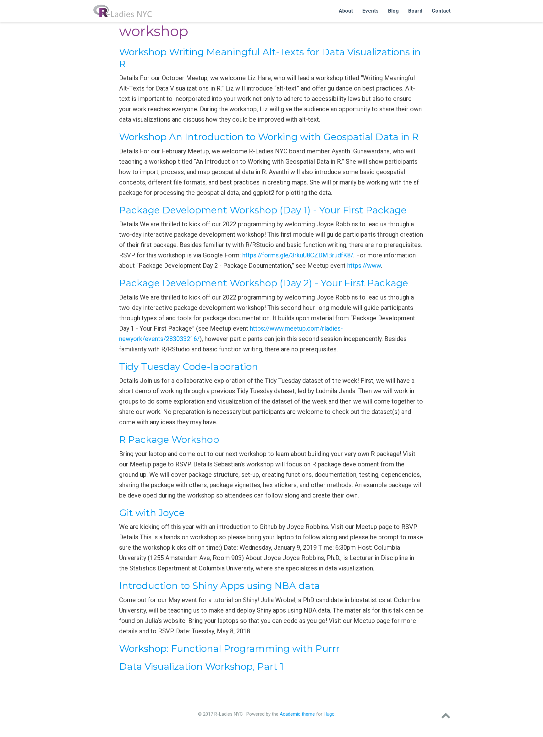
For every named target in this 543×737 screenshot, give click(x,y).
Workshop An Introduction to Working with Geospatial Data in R (269, 137)
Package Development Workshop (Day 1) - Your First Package (263, 210)
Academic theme (297, 714)
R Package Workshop (169, 439)
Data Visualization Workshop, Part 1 (201, 666)
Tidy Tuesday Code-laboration (188, 366)
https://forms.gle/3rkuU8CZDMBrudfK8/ (297, 255)
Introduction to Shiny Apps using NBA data (219, 585)
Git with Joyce (152, 513)
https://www (364, 265)
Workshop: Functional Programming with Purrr (229, 648)
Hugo (329, 714)
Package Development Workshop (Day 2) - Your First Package (263, 283)
